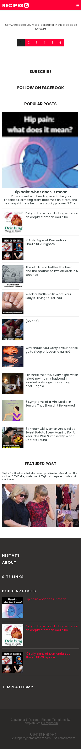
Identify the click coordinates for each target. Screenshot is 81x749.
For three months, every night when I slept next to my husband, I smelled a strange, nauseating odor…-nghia (52, 380)
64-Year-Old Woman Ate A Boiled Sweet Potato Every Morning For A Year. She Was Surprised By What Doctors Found (50, 434)
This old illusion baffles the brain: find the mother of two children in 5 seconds (52, 271)
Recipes (13, 5)
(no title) (32, 321)
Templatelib (50, 723)
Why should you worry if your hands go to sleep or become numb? (52, 350)
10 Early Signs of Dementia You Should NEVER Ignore (48, 242)
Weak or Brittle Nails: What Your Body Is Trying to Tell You (48, 296)
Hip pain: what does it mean (41, 191)
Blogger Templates (54, 719)
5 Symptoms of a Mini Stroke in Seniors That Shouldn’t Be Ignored (50, 404)
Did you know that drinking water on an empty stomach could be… (52, 215)
